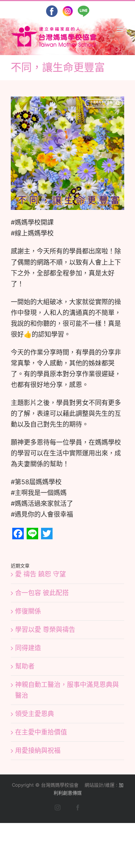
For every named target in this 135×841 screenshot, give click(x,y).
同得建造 (28, 648)
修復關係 (28, 611)
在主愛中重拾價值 (41, 732)
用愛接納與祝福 (37, 750)
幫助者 (25, 666)
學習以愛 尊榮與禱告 (45, 629)
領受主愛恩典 (34, 714)
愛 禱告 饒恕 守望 (40, 574)
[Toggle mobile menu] (120, 29)
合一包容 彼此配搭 (42, 593)
